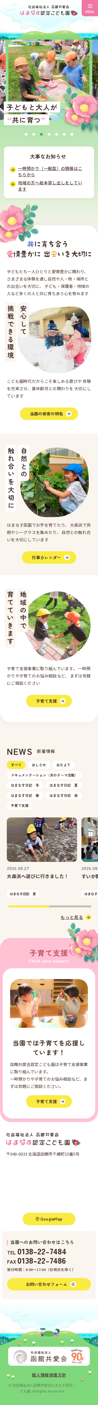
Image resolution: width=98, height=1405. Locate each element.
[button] (26, 134)
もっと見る (71, 917)
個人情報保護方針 (49, 1375)
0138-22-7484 (41, 1251)
